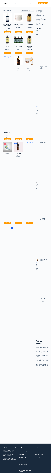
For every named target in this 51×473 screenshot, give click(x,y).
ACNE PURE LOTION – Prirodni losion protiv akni (7, 25)
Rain (29, 70)
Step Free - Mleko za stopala (43, 67)
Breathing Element (7, 153)
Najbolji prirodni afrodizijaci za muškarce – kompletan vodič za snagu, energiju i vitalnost (42, 365)
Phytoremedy (29, 27)
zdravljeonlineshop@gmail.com (25, 451)
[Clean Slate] (18, 147)
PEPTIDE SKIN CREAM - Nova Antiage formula (42, 219)
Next (31, 227)
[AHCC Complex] (29, 17)
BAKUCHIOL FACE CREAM (43, 299)
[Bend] (29, 60)
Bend (29, 67)
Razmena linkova (38, 457)
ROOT (18, 157)
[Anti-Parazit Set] (18, 39)
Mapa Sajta (37, 460)
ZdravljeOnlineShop (23, 464)
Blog (23, 3)
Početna (15, 3)
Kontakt (35, 3)
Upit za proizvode (29, 3)
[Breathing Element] (7, 147)
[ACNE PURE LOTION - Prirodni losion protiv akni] (7, 17)
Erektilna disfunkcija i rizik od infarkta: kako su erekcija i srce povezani (42, 360)
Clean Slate (18, 153)
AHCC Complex (29, 24)
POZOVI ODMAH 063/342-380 (43, 3)
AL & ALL (7, 46)
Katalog (20, 3)
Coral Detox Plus (29, 219)
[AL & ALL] (7, 39)
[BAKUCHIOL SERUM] (18, 60)
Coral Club (29, 220)
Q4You (7, 30)
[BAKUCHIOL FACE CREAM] (7, 93)
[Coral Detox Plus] (29, 179)
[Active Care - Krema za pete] (18, 17)
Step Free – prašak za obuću (43, 143)
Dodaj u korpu (7, 32)
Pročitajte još (7, 222)
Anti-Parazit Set (18, 46)
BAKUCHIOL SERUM (18, 67)
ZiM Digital (21, 471)
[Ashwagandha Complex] (29, 39)
